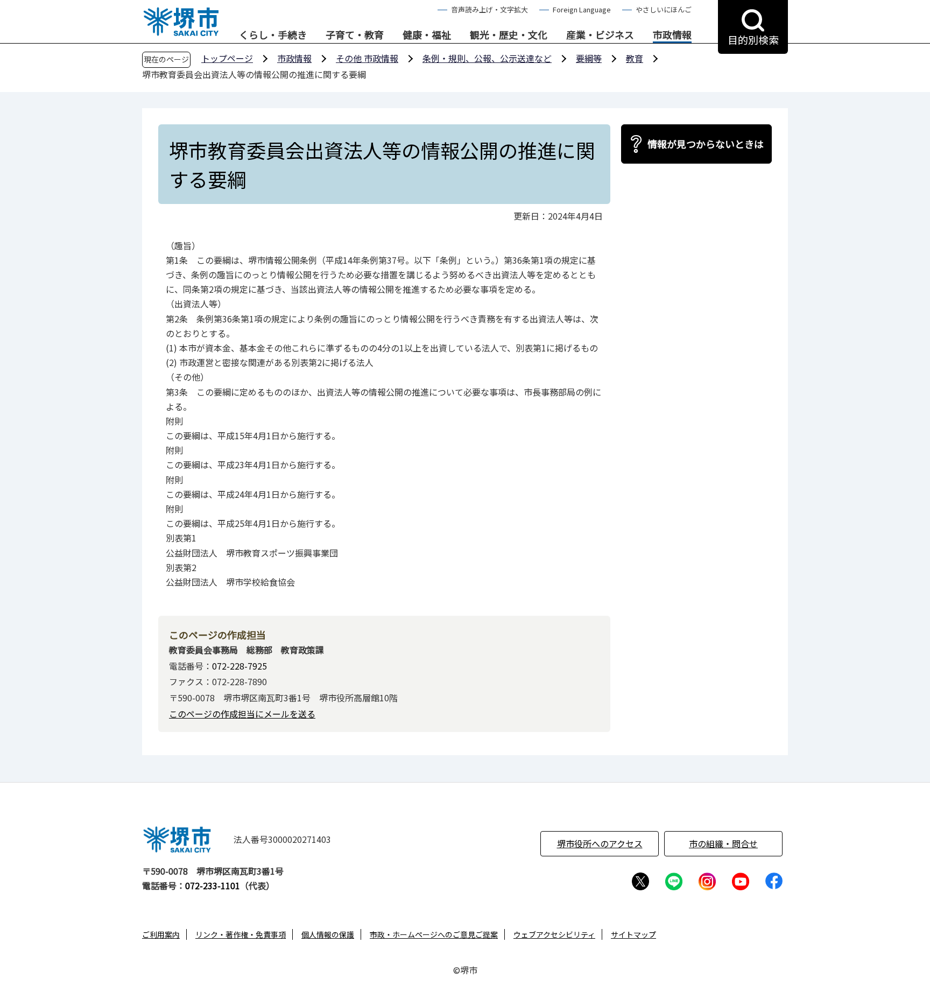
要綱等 (589, 58)
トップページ (227, 58)
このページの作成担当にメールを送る (242, 713)
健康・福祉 (427, 35)
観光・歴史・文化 (508, 35)
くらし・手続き (273, 35)
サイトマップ (633, 934)
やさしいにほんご (664, 9)
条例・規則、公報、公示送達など (487, 58)
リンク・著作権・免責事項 (240, 934)
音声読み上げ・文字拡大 (489, 9)
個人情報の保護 (327, 934)
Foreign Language (582, 9)
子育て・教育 (355, 35)
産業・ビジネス (600, 35)
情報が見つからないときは (705, 144)
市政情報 (672, 35)
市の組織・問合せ (723, 843)
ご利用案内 (161, 934)
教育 (634, 58)
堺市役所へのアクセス (600, 843)
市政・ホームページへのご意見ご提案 (434, 934)
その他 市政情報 (367, 58)
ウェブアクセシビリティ (554, 934)
